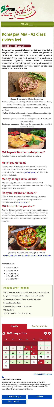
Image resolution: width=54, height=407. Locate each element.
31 (34, 344)
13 (27, 353)
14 (34, 353)
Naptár (14, 326)
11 (13, 353)
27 (27, 362)
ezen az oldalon (23, 202)
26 (20, 362)
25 (13, 362)
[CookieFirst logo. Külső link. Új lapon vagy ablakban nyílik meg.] (3, 377)
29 (20, 344)
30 (48, 362)
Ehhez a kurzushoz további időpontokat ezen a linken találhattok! (27, 255)
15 (41, 353)
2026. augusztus (17, 333)
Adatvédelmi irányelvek (43, 374)
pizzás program (29, 172)
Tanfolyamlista (39, 326)
